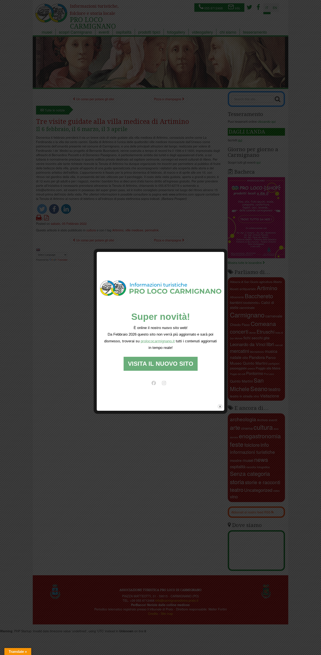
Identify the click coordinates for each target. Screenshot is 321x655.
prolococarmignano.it (158, 341)
